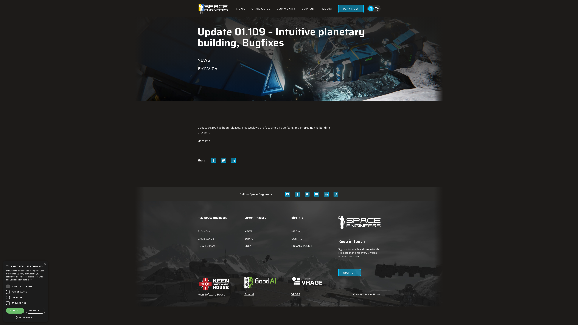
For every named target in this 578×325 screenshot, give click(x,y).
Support (309, 9)
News (240, 9)
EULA (247, 246)
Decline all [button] (35, 310)
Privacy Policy (301, 246)
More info (203, 141)
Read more (28, 280)
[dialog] (25, 291)
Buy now (203, 231)
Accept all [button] (15, 310)
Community (286, 9)
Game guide (261, 9)
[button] (25, 317)
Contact (297, 239)
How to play (206, 246)
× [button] (45, 264)
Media (327, 9)
